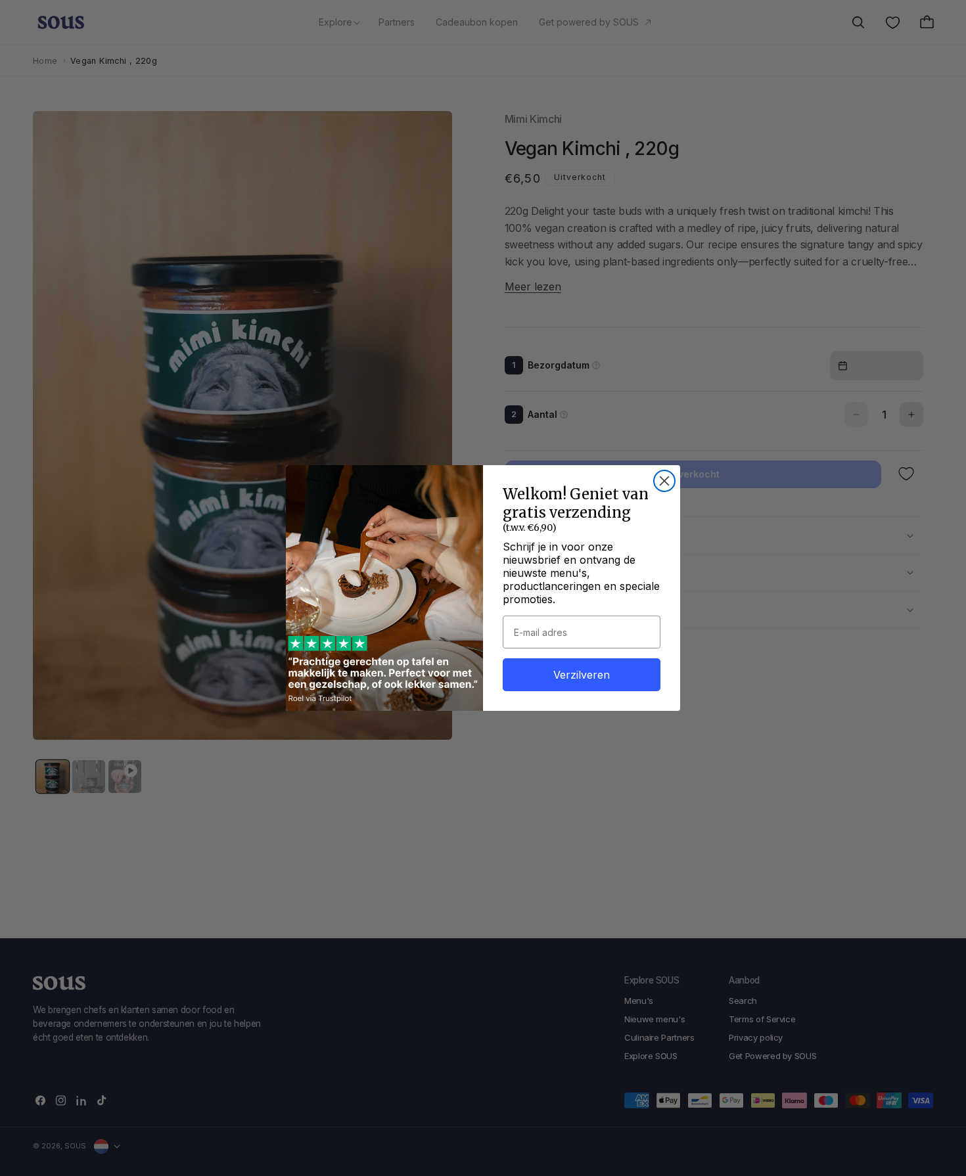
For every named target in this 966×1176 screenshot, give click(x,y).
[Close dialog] (664, 480)
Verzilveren (581, 674)
